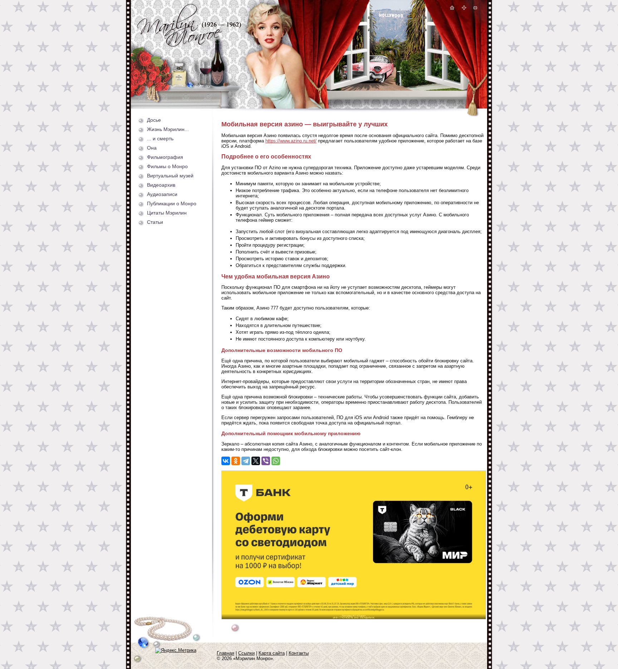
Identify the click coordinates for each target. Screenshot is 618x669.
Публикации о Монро (171, 203)
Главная (225, 653)
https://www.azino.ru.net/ (291, 141)
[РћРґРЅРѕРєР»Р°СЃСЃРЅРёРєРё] (235, 461)
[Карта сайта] (464, 8)
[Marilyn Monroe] (189, 44)
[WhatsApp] (275, 461)
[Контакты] (475, 8)
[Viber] (265, 461)
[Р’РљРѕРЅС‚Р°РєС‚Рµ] (225, 461)
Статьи (155, 222)
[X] (255, 461)
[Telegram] (245, 461)
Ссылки (246, 653)
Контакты (299, 653)
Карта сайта (272, 653)
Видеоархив (161, 185)
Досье (154, 120)
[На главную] (452, 8)
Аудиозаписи (162, 194)
